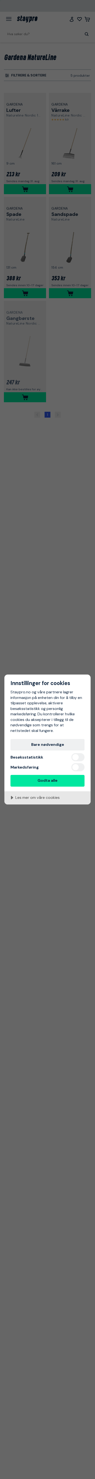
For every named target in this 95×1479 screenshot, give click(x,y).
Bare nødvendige (47, 744)
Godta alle (47, 780)
